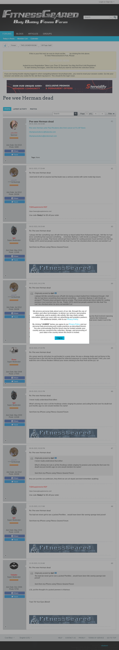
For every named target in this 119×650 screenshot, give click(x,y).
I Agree (60, 338)
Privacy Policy (72, 319)
